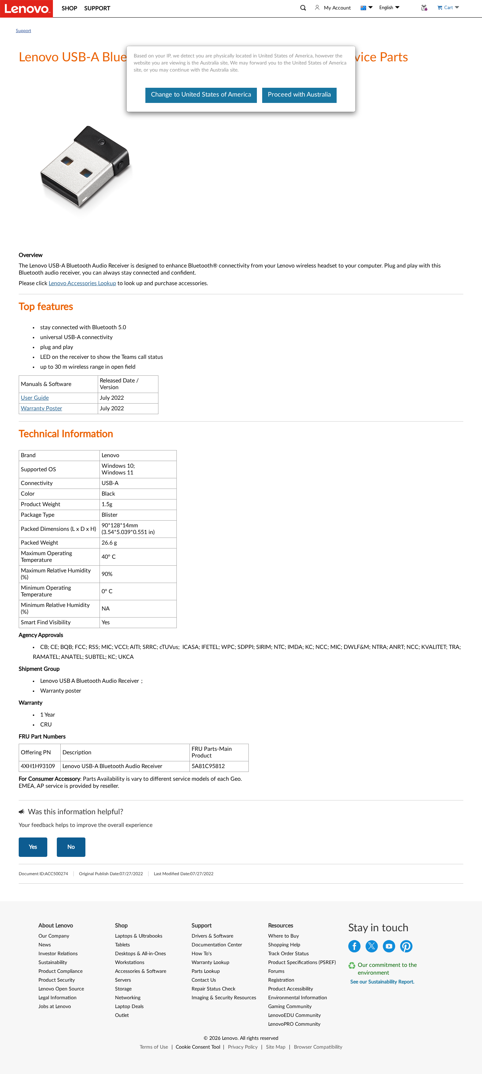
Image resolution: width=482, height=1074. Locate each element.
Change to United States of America (201, 95)
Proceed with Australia (299, 95)
